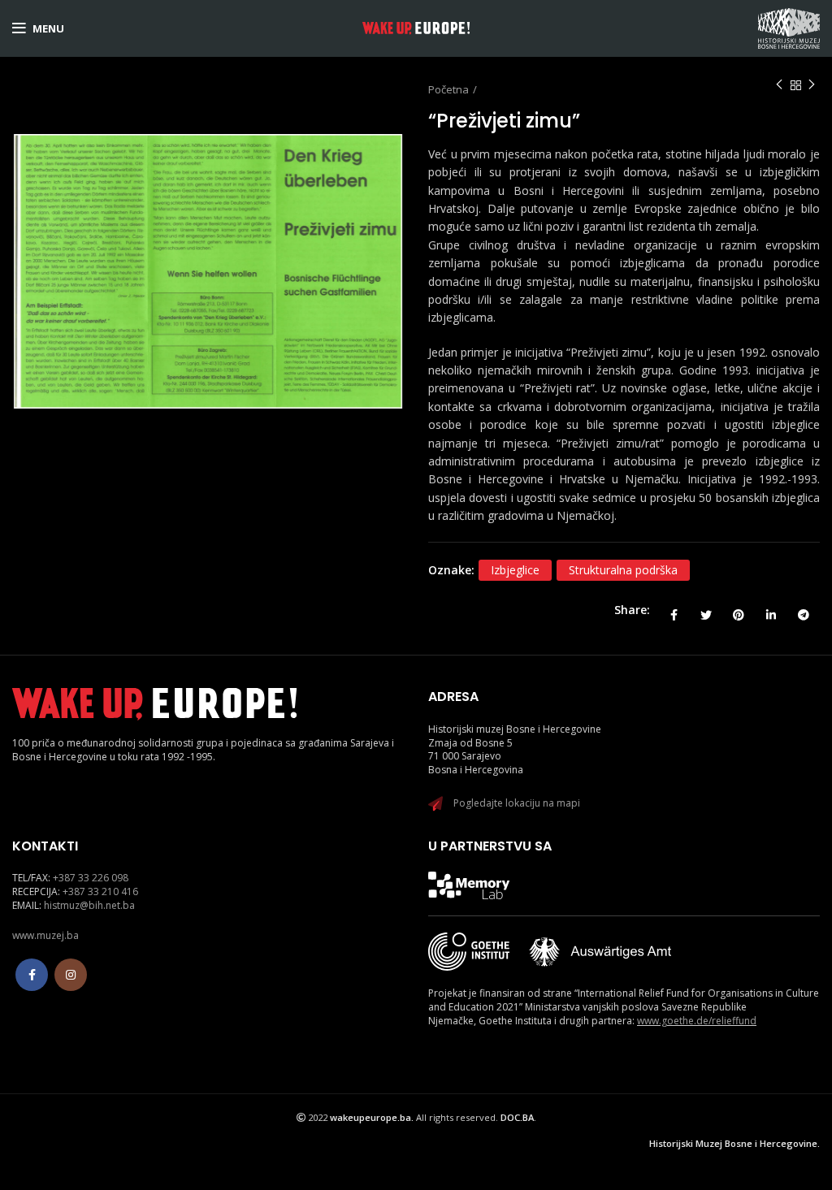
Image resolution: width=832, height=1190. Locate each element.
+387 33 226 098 (90, 878)
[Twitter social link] (706, 610)
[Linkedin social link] (771, 610)
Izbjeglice (515, 570)
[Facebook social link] (673, 610)
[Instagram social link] (70, 974)
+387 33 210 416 (100, 891)
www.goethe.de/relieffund (696, 1021)
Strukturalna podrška (623, 570)
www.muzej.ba (45, 935)
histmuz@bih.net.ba (89, 905)
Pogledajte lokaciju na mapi (516, 803)
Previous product (779, 85)
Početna (448, 89)
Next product (812, 85)
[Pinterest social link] (738, 610)
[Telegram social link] (803, 610)
